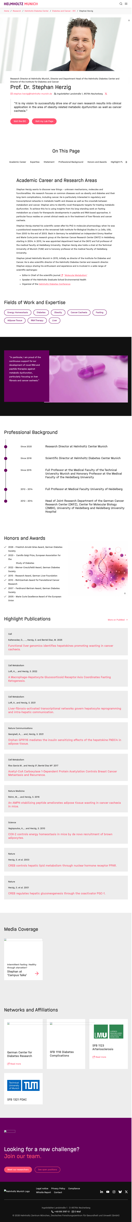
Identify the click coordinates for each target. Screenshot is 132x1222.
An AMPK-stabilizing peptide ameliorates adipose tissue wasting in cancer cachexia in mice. (64, 804)
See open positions (47, 1169)
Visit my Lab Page (44, 121)
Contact (58, 1192)
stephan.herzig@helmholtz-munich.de (32, 93)
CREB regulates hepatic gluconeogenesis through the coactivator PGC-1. (57, 893)
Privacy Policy (58, 1188)
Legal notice (42, 1188)
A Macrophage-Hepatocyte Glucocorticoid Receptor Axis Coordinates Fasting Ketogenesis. (59, 679)
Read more (15, 1064)
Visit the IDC (20, 121)
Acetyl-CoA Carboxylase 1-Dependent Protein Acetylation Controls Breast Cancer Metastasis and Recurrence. (62, 773)
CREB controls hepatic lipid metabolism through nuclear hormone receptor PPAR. (62, 865)
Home (6, 11)
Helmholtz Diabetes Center (37, 11)
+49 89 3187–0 (62, 1211)
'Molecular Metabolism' (75, 275)
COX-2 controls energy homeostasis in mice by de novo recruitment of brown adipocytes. (60, 836)
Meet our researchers (18, 1169)
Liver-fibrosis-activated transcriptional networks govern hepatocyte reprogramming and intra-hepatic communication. (64, 710)
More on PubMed (116, 619)
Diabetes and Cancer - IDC (64, 11)
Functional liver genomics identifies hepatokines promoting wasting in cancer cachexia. (60, 647)
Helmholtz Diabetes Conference (54, 284)
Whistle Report (43, 1192)
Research (17, 11)
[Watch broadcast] (23, 949)
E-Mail (78, 1211)
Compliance (74, 1188)
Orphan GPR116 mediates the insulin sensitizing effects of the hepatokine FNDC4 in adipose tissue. (64, 741)
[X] (106, 94)
